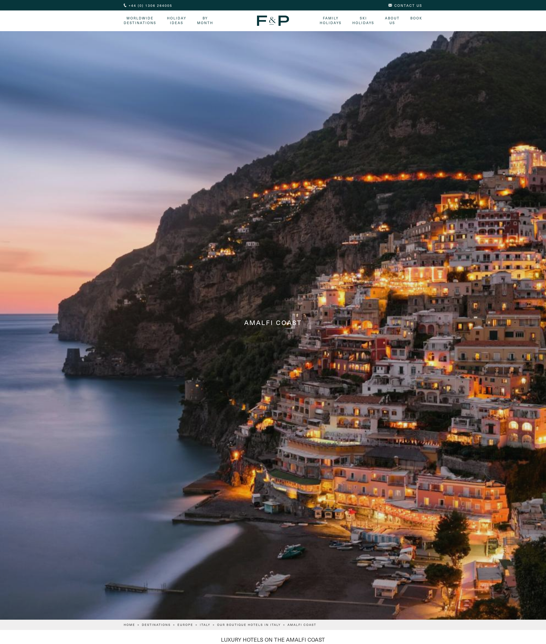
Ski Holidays (363, 20)
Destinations (156, 624)
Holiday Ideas (176, 20)
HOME (129, 624)
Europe (185, 624)
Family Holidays (331, 20)
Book (416, 17)
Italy (205, 624)
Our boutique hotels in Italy (249, 624)
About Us (392, 20)
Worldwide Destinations (140, 20)
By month (205, 20)
